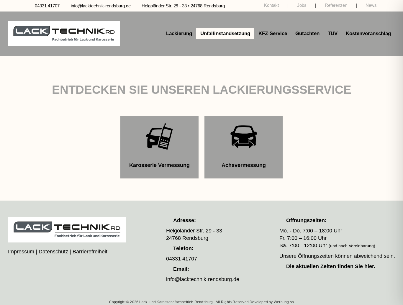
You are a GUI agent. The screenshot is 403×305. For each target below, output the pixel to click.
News (371, 5)
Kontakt (271, 5)
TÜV (333, 33)
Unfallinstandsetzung (225, 33)
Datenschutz (53, 252)
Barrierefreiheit (90, 252)
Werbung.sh (284, 302)
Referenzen (336, 5)
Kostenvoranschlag (368, 33)
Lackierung (179, 33)
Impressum (21, 252)
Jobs (302, 5)
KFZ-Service (272, 33)
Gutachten (307, 33)
